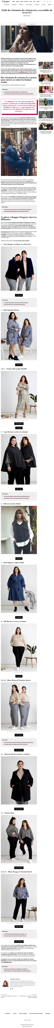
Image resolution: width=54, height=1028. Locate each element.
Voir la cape (19, 489)
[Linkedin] (10, 988)
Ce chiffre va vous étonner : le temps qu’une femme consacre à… (16, 302)
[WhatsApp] (28, 19)
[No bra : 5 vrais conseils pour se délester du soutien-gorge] (46, 78)
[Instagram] (48, 1)
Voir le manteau (19, 809)
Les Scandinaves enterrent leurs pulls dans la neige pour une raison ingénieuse (18, 93)
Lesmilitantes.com (22, 72)
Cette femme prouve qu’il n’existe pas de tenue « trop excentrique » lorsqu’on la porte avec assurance (46, 95)
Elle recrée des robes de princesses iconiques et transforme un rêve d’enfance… (19, 742)
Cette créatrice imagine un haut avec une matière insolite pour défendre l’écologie (46, 108)
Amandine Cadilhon (22, 24)
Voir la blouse (19, 735)
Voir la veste (19, 295)
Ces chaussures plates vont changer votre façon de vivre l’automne (16, 498)
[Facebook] (45, 1)
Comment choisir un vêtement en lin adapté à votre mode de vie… (16, 968)
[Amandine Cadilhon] (5, 983)
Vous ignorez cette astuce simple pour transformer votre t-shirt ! (16, 744)
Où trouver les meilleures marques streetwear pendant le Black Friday (17, 496)
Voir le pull (18, 558)
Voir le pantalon (19, 750)
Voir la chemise (18, 423)
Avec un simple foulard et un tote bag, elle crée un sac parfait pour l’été (46, 120)
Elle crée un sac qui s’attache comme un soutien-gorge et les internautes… (18, 209)
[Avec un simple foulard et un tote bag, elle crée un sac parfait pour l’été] (46, 114)
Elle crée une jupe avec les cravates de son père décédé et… (15, 935)
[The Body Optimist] (6, 1)
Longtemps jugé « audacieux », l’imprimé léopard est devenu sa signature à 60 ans (46, 71)
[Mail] (12, 988)
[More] (31, 19)
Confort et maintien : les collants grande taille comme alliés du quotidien (17, 970)
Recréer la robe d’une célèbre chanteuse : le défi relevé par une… (16, 91)
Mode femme (27, 15)
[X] (25, 19)
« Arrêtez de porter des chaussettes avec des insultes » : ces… (15, 933)
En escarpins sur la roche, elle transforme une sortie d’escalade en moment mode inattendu (45, 132)
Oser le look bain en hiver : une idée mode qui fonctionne (14, 304)
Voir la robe (19, 364)
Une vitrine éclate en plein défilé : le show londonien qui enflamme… (16, 211)
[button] (50, 1)
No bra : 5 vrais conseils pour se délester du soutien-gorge (46, 83)
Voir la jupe (19, 427)
